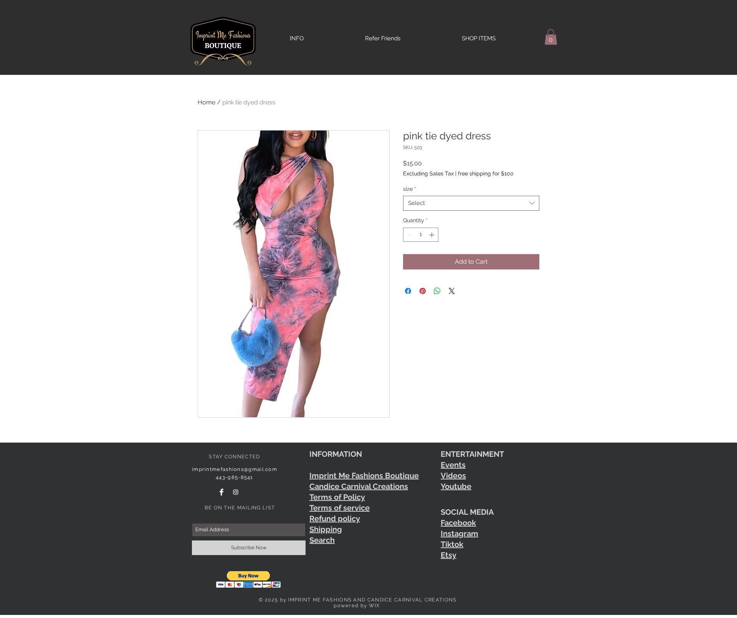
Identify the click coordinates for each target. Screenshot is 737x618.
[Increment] (432, 234)
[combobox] (471, 203)
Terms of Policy (337, 497)
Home (206, 102)
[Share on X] (451, 291)
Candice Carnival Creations (358, 486)
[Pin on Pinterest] (422, 291)
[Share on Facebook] (408, 291)
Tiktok (452, 544)
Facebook (458, 522)
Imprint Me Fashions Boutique (364, 475)
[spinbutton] (421, 234)
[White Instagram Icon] (235, 492)
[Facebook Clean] (221, 492)
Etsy (448, 555)
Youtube (456, 486)
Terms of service (339, 507)
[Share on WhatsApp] (437, 291)
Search (322, 540)
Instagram (459, 533)
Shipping (325, 529)
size (409, 189)
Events (453, 464)
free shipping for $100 (486, 173)
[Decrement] (409, 234)
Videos (453, 475)
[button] (550, 37)
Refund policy (334, 518)
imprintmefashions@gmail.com (234, 469)
